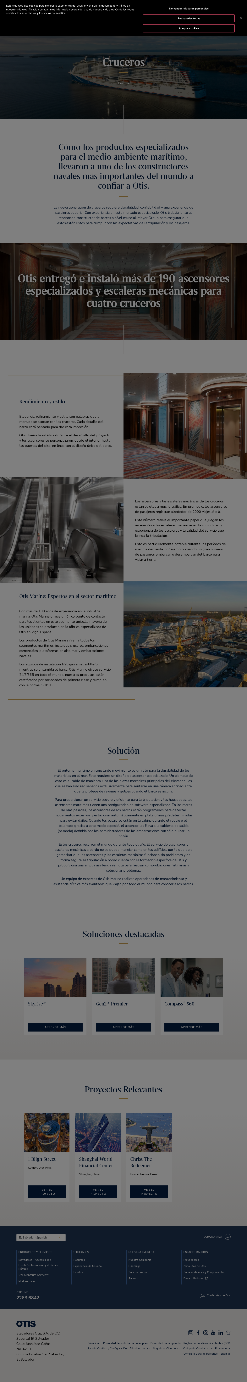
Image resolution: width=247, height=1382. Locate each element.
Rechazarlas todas (189, 18)
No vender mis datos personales (189, 8)
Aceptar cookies (189, 28)
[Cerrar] (241, 18)
